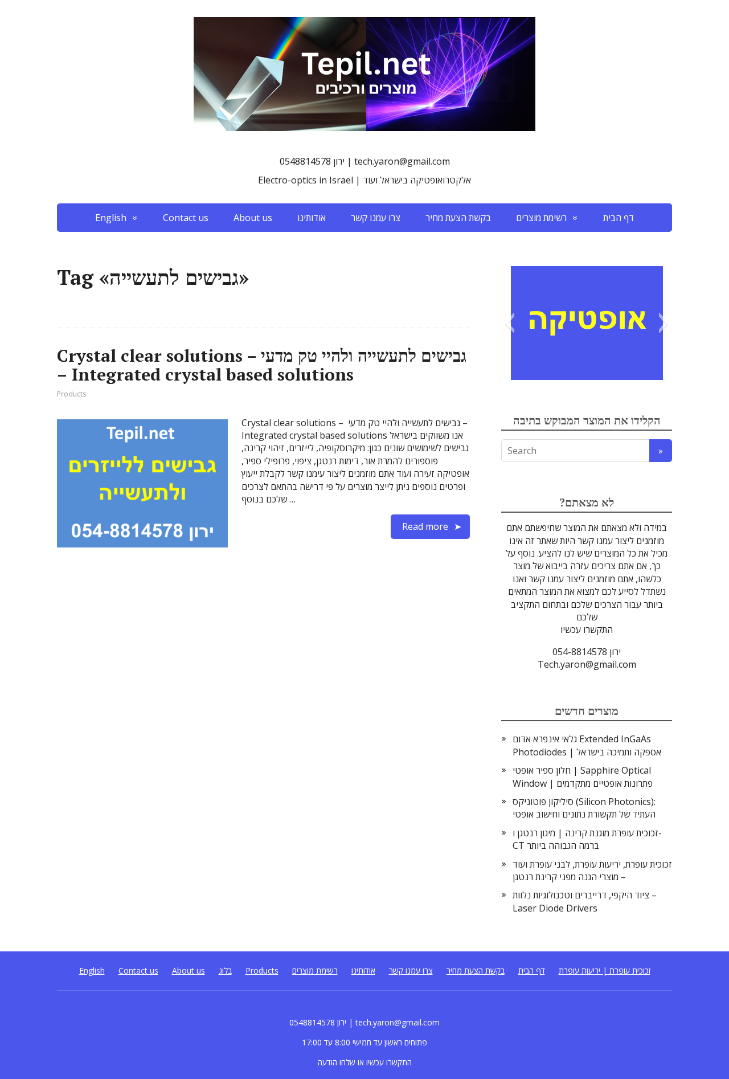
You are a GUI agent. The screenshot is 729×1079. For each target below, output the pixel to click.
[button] (509, 323)
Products (71, 394)
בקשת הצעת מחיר (458, 217)
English (110, 217)
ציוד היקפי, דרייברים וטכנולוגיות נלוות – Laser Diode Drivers (585, 901)
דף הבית (618, 217)
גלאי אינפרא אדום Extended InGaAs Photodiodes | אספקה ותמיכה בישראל (587, 745)
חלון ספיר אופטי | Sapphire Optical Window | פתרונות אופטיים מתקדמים (583, 776)
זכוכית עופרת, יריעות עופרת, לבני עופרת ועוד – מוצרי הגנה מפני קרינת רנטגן (592, 870)
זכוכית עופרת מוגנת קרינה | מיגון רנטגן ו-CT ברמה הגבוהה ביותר (587, 839)
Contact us (185, 217)
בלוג (225, 970)
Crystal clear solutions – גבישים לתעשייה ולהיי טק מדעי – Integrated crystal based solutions (261, 365)
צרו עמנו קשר (375, 217)
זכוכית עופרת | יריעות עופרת (604, 970)
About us (253, 217)
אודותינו (311, 217)
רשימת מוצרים (541, 217)
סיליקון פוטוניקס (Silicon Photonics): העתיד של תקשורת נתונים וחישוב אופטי (584, 807)
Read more (425, 526)
